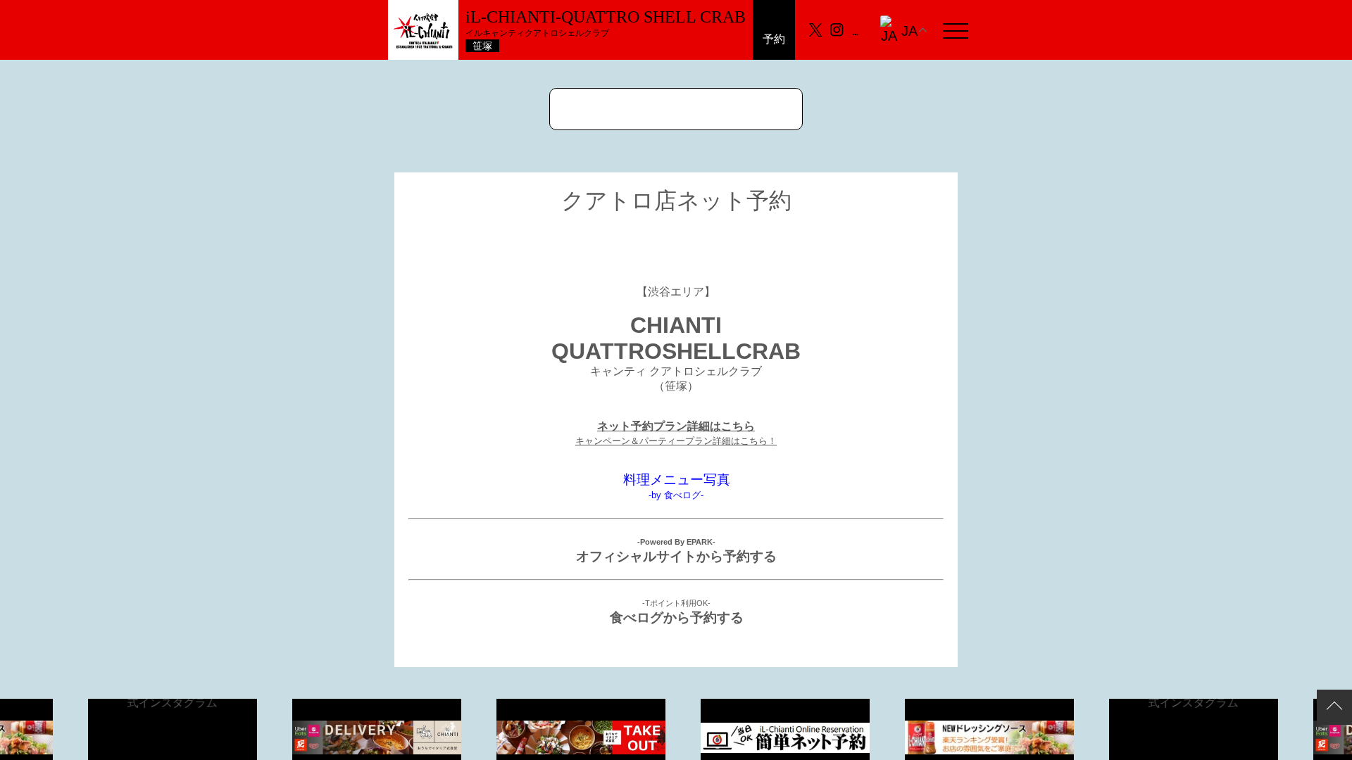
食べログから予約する (677, 617)
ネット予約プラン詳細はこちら (676, 426)
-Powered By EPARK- (676, 542)
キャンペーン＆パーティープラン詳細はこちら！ (676, 441)
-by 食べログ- (676, 495)
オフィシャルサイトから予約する (676, 556)
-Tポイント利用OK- (676, 603)
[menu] (955, 30)
